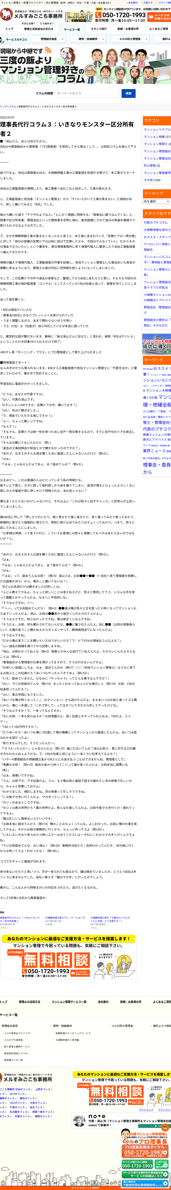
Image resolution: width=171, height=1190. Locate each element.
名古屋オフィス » (19, 1111)
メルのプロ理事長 (13, 1040)
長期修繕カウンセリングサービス (73, 1033)
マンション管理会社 (157, 158)
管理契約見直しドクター (17, 1053)
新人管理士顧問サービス (17, 1046)
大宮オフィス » (38, 1102)
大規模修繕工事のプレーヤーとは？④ (65, 917)
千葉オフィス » (18, 1107)
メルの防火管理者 (130, 39)
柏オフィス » (37, 1107)
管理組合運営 (49, 39)
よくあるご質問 (158, 28)
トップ (9, 28)
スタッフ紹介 (99, 28)
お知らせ (148, 2)
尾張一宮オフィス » (43, 1111)
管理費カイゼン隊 (13, 1060)
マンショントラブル (157, 129)
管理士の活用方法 (29, 1001)
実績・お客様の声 (128, 28)
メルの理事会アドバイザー (18, 1033)
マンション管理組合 (157, 151)
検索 (129, 93)
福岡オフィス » (43, 1116)
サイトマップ (146, 1110)
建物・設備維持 (88, 39)
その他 (148, 180)
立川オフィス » (18, 1093)
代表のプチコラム (156, 222)
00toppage (148, 369)
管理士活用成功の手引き (38, 29)
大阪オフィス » (23, 1116)
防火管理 (150, 165)
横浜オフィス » (28, 1098)
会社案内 (133, 2)
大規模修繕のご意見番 (67, 1040)
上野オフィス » (43, 1089)
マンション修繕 (154, 137)
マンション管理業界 (157, 173)
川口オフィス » (18, 1102)
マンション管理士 (156, 144)
